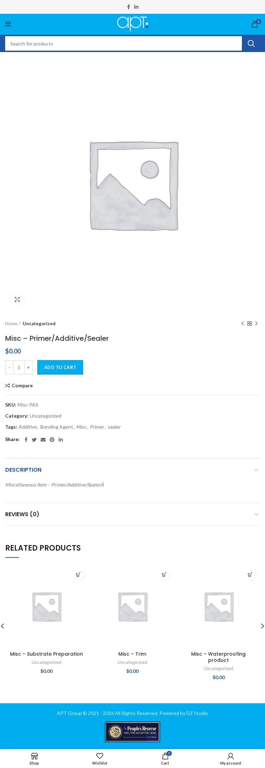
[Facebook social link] (128, 6)
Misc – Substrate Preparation (46, 654)
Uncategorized (39, 323)
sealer (114, 427)
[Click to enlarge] (17, 299)
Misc (82, 427)
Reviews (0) (22, 514)
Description (23, 470)
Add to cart (60, 367)
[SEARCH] (251, 43)
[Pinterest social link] (52, 439)
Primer (97, 427)
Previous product (242, 323)
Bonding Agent (56, 427)
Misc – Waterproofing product (218, 657)
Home (11, 323)
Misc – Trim (132, 654)
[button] (78, 575)
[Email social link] (43, 439)
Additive (28, 427)
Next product (256, 323)
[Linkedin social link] (136, 6)
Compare (22, 385)
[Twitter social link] (34, 439)
